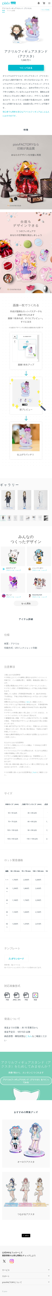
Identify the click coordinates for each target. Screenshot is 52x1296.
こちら (27, 702)
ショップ (18, 570)
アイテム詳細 (11, 10)
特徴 (3, 10)
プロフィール (10, 570)
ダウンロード (17, 958)
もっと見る (26, 603)
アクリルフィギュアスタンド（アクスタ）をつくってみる (26, 1081)
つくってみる (45, 9)
